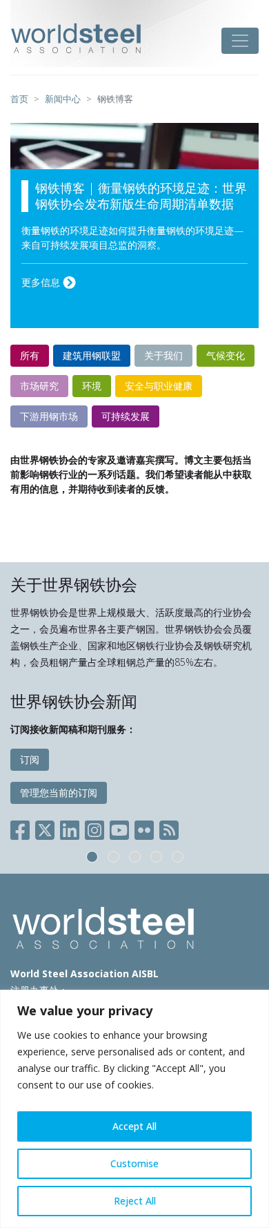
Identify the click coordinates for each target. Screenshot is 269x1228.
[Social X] (44, 827)
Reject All (135, 1200)
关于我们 (163, 355)
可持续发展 (125, 416)
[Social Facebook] (22, 827)
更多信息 (42, 282)
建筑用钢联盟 (92, 355)
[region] (134, 1109)
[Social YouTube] (119, 827)
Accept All (134, 1126)
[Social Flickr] (144, 827)
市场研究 (39, 385)
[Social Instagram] (94, 827)
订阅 (29, 759)
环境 (91, 385)
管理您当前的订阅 (58, 792)
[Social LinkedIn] (69, 827)
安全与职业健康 (158, 385)
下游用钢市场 (49, 416)
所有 (29, 355)
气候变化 (225, 355)
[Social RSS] (169, 827)
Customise (134, 1163)
